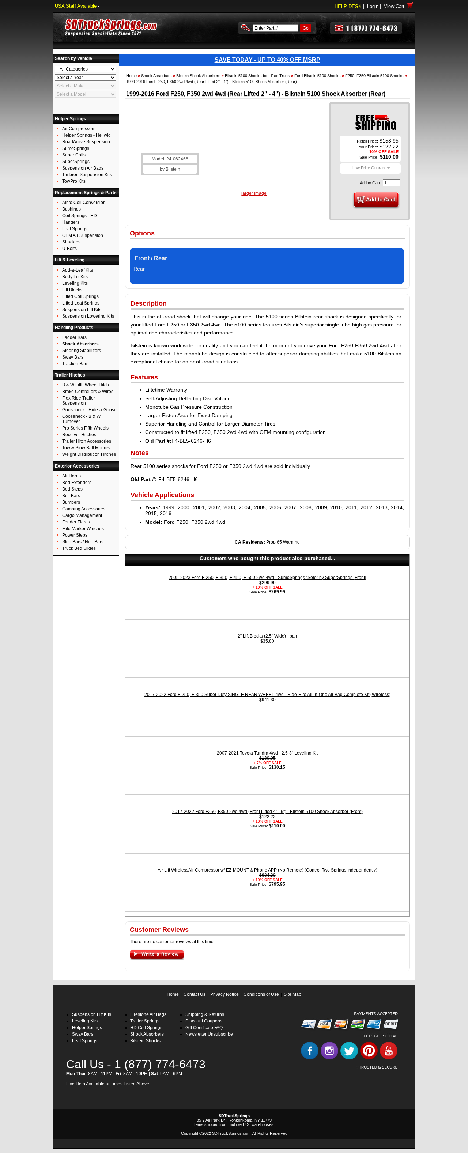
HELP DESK (348, 6)
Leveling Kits (85, 1021)
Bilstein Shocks (145, 1040)
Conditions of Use (261, 994)
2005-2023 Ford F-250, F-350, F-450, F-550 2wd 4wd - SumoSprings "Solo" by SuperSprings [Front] (267, 577)
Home (131, 75)
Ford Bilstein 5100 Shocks (317, 75)
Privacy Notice (224, 994)
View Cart (395, 6)
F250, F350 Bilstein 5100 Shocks (374, 75)
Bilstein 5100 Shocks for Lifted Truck (257, 75)
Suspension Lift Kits (91, 1014)
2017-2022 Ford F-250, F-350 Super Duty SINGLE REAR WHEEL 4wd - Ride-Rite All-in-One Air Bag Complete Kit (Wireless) (267, 694)
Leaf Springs (84, 1040)
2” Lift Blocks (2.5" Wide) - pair (267, 636)
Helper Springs (87, 1027)
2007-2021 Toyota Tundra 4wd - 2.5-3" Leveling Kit (267, 753)
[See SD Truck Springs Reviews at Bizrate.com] (375, 1084)
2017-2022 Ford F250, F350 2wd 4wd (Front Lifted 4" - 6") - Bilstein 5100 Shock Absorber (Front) (267, 811)
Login (372, 6)
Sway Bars (82, 1034)
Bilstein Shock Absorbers (198, 75)
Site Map (292, 994)
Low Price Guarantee (371, 168)
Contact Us (194, 994)
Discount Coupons (203, 1021)
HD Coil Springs (146, 1027)
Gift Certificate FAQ (204, 1027)
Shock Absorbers (156, 75)
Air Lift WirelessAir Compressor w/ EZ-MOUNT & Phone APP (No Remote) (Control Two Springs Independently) (267, 870)
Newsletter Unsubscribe (209, 1034)
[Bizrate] (388, 1093)
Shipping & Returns (204, 1014)
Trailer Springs (144, 1021)
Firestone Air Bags (148, 1014)
